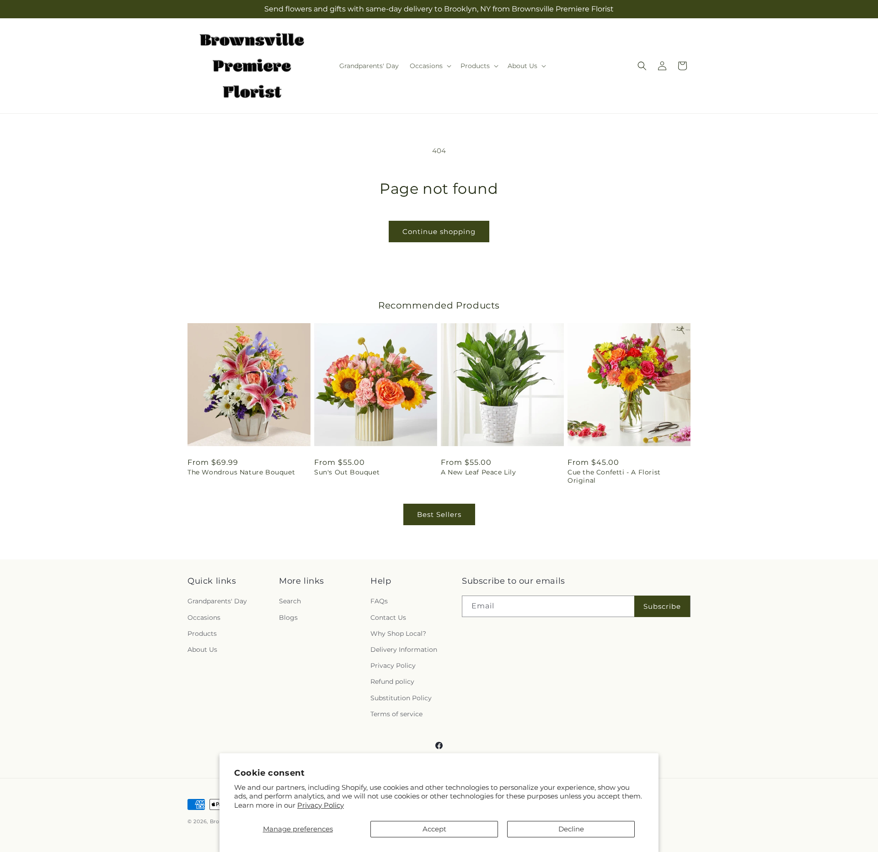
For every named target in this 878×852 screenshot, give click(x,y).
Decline (571, 829)
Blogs (288, 617)
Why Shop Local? (398, 633)
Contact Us (388, 617)
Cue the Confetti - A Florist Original (614, 476)
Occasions (203, 617)
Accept (434, 829)
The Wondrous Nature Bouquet (241, 472)
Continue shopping (439, 231)
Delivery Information (403, 649)
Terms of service (396, 714)
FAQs (379, 601)
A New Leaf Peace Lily (478, 472)
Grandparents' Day (217, 601)
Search (290, 601)
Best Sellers (439, 514)
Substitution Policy (401, 698)
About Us (202, 649)
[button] (429, 65)
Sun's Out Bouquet (347, 472)
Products (202, 633)
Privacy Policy (320, 805)
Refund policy (392, 682)
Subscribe (662, 606)
